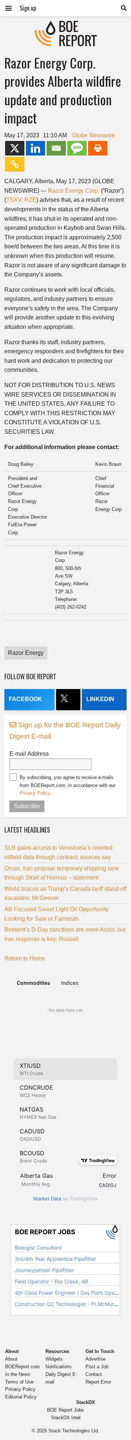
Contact (94, 1374)
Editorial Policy (21, 1397)
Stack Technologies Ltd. (73, 1430)
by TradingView (65, 1198)
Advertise (96, 1359)
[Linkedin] (35, 148)
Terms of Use (19, 1382)
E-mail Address (29, 754)
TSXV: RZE (21, 200)
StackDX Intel (65, 1417)
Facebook (25, 699)
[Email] (56, 148)
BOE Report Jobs (65, 1410)
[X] (14, 148)
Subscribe (27, 806)
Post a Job (97, 1366)
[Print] (97, 148)
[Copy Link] (14, 164)
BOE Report (65, 25)
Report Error (98, 1382)
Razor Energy (26, 653)
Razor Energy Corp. (73, 191)
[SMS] (77, 148)
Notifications (58, 1366)
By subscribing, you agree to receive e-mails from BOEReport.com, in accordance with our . (67, 785)
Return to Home (24, 958)
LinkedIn (100, 699)
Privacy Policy (35, 793)
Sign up (28, 8)
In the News (17, 1374)
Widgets (54, 1359)
